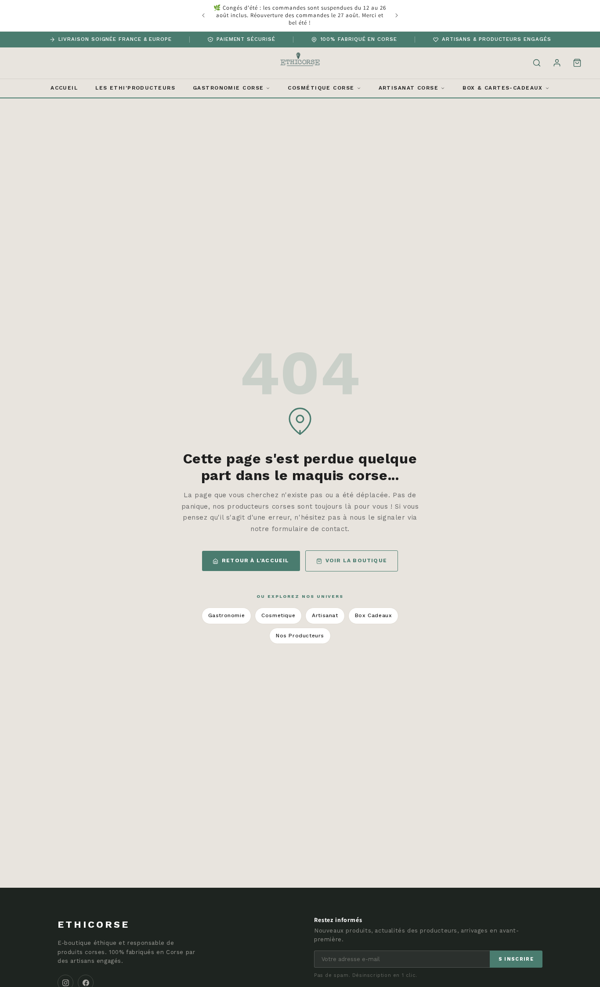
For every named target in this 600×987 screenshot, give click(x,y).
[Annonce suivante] (396, 15)
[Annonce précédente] (203, 15)
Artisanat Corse (409, 88)
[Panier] (577, 63)
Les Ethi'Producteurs (135, 88)
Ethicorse (94, 924)
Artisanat (325, 615)
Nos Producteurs (300, 636)
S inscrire (516, 959)
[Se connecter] (557, 63)
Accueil (64, 88)
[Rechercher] (537, 63)
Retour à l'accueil (255, 560)
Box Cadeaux (373, 615)
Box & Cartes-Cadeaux (503, 88)
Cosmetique (278, 615)
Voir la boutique (356, 560)
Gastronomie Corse (228, 88)
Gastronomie (226, 615)
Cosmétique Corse (321, 88)
